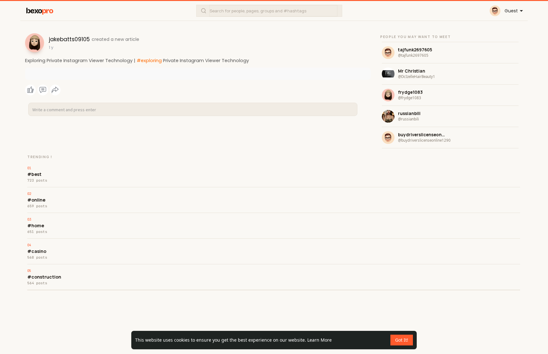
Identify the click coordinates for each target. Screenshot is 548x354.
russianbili (409, 113)
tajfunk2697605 (415, 50)
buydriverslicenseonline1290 (422, 135)
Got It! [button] (401, 340)
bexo (39, 11)
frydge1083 (410, 92)
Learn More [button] (319, 340)
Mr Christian (411, 71)
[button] (269, 11)
